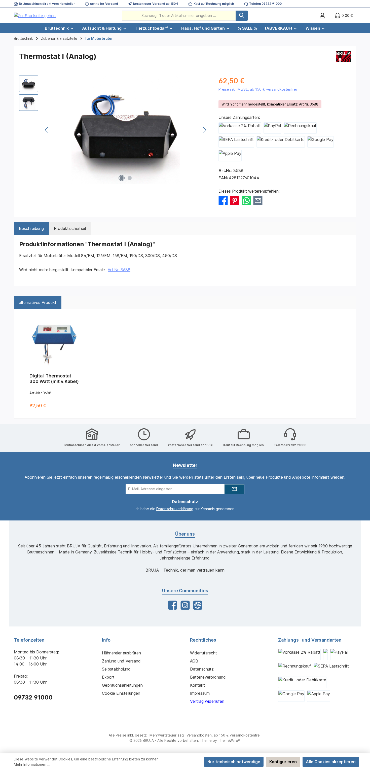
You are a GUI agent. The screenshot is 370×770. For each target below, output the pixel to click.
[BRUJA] (343, 58)
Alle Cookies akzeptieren (331, 761)
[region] (113, 130)
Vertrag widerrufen (207, 701)
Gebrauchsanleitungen (122, 685)
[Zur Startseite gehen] (35, 15)
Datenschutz (202, 669)
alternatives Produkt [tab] (37, 302)
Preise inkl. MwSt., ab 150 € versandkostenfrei (257, 89)
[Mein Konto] (322, 15)
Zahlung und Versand (121, 660)
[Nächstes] (204, 130)
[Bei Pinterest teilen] (234, 200)
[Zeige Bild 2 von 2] (130, 178)
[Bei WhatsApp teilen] (246, 200)
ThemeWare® (229, 740)
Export (108, 677)
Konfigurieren (283, 761)
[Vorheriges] (47, 130)
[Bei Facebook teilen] (223, 200)
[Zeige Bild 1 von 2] (122, 178)
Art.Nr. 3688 (119, 269)
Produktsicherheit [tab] (70, 228)
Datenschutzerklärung (174, 509)
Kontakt (197, 685)
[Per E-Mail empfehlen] (258, 200)
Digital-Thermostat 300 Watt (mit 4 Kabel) (54, 378)
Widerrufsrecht (203, 652)
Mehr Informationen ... (32, 764)
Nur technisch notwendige (233, 761)
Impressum (200, 693)
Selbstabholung (116, 669)
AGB (194, 660)
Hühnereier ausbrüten (121, 652)
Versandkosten (199, 735)
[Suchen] (242, 16)
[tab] (31, 228)
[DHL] (325, 654)
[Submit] (234, 489)
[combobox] (179, 16)
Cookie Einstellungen (121, 693)
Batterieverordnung (208, 677)
